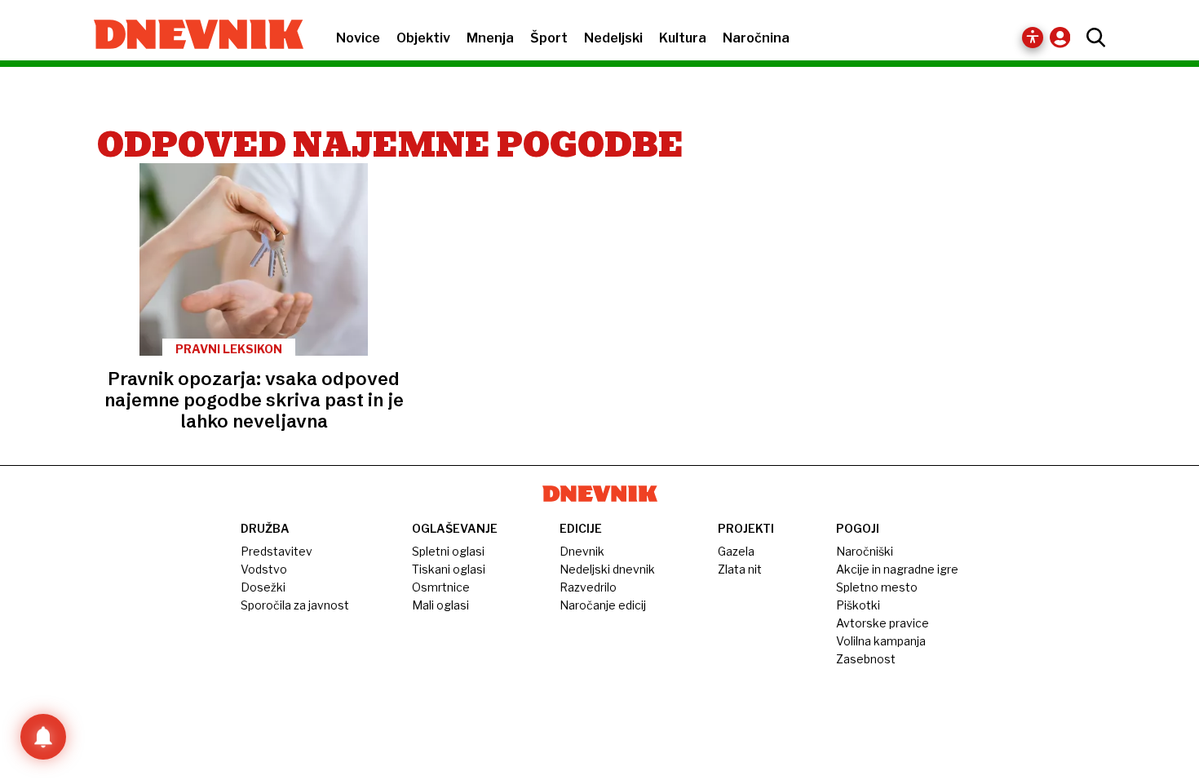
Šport (549, 38)
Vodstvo (264, 569)
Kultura (682, 38)
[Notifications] (43, 737)
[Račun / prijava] (1064, 37)
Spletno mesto (877, 587)
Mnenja (490, 38)
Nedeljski (613, 38)
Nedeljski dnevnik (607, 569)
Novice (358, 38)
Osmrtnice (441, 587)
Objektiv (423, 38)
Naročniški (864, 551)
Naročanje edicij (603, 605)
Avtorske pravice (882, 623)
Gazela (736, 551)
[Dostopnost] (1032, 37)
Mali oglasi (440, 605)
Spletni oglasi (448, 551)
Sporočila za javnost (295, 605)
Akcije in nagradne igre (897, 569)
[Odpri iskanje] (1091, 37)
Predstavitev (276, 551)
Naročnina (756, 38)
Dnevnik (582, 551)
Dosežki (263, 587)
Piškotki (858, 605)
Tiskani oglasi (448, 569)
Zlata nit (740, 569)
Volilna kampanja (881, 641)
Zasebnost (866, 659)
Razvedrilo (588, 587)
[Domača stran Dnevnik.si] (190, 36)
